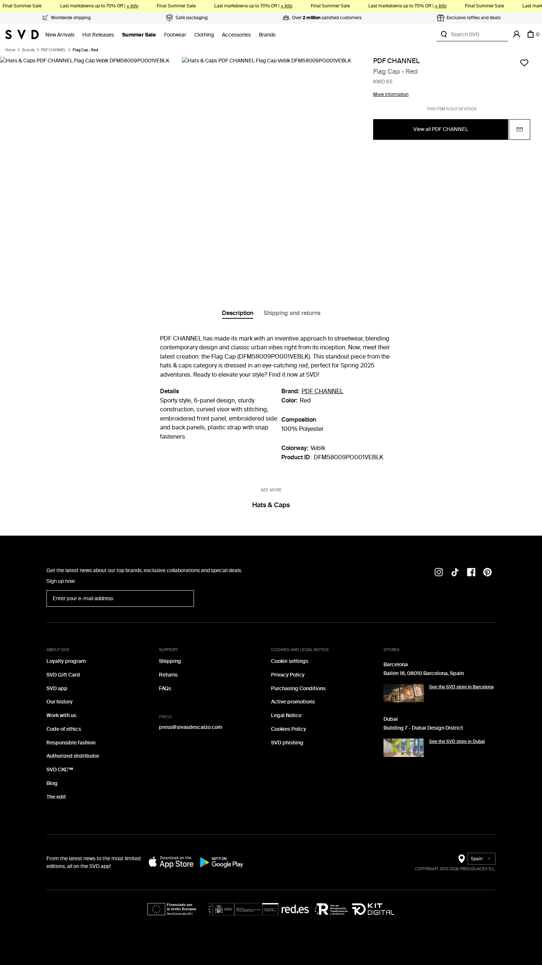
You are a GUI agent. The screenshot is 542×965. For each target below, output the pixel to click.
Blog (52, 783)
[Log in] (516, 34)
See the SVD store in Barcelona (461, 686)
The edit (56, 797)
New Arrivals (59, 35)
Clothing (204, 35)
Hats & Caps (271, 505)
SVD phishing (287, 743)
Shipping (170, 661)
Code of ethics (63, 729)
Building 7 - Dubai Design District (423, 728)
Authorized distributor (72, 756)
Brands (267, 35)
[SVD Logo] (22, 34)
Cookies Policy (288, 729)
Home (10, 50)
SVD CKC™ (59, 770)
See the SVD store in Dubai (457, 741)
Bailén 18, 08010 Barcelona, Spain (423, 673)
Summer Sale (139, 35)
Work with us (61, 715)
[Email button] (519, 129)
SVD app (56, 688)
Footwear (175, 35)
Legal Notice (286, 715)
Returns (168, 675)
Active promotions (293, 702)
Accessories (236, 35)
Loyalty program (66, 661)
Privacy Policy (288, 675)
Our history (59, 702)
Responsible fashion (70, 743)
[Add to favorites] (524, 63)
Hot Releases (98, 35)
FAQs (165, 688)
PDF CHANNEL (53, 50)
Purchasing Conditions (298, 688)
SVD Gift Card (63, 675)
